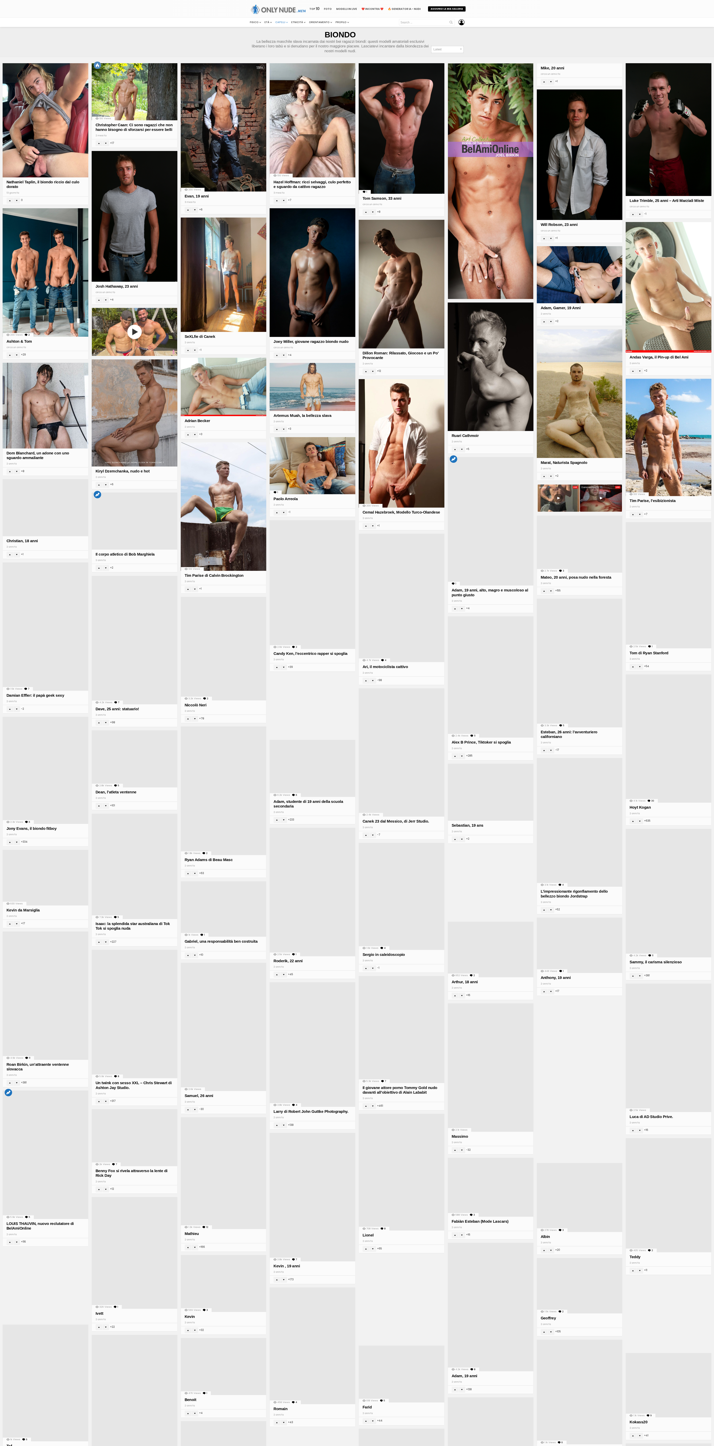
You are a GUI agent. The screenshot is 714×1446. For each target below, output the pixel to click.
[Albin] (580, 1197)
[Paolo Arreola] (312, 465)
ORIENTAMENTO (319, 22)
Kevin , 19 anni (287, 1266)
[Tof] (45, 1383)
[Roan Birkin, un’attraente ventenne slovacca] (45, 996)
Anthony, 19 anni (556, 977)
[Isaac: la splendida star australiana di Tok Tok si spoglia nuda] (134, 866)
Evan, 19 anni (197, 196)
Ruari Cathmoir (465, 435)
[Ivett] (134, 1253)
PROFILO (341, 22)
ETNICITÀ (297, 22)
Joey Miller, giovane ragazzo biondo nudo (311, 341)
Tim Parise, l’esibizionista (653, 500)
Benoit (190, 1399)
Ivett (99, 1313)
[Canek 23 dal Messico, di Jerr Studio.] (401, 752)
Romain (280, 1409)
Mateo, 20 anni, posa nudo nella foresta (576, 577)
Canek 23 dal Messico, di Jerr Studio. (396, 821)
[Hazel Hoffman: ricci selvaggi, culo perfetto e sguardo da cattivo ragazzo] (312, 120)
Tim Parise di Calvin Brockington (214, 575)
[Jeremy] (580, 1392)
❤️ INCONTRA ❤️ (372, 9)
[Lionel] (401, 1172)
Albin (545, 1236)
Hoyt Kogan (640, 807)
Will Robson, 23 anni (559, 224)
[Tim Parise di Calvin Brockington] (223, 506)
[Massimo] (490, 1067)
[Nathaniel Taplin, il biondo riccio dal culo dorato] (45, 120)
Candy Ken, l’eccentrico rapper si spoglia (310, 653)
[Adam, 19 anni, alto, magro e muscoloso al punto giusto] (490, 521)
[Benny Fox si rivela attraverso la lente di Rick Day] (134, 1137)
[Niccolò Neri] (223, 648)
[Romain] (312, 1345)
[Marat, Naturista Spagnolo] (580, 393)
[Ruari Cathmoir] (490, 367)
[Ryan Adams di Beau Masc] (223, 790)
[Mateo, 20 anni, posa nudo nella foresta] (580, 544)
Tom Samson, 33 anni (382, 198)
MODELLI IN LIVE (346, 9)
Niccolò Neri (196, 705)
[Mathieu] (223, 1173)
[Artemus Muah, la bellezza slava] (312, 387)
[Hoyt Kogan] (668, 738)
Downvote (16, 201)
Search (451, 23)
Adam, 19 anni (464, 1376)
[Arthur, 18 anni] (490, 949)
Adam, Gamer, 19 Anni (561, 308)
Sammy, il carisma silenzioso (656, 962)
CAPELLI (280, 22)
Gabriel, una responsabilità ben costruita (221, 941)
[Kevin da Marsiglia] (45, 877)
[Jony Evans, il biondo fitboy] (45, 770)
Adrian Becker (197, 421)
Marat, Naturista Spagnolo (564, 462)
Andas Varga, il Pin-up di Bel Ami (659, 357)
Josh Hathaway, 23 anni (117, 286)
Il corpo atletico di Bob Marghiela (125, 554)
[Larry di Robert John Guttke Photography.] (312, 1044)
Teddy (635, 1257)
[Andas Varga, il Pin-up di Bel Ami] (668, 287)
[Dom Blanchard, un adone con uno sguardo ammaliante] (45, 405)
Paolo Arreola (286, 499)
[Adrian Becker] (223, 387)
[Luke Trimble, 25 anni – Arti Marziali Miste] (668, 129)
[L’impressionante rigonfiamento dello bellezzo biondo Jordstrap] (580, 822)
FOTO (328, 9)
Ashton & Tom (19, 341)
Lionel (368, 1235)
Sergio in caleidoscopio (384, 954)
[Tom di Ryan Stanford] (668, 585)
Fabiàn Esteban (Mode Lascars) (480, 1221)
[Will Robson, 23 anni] (580, 154)
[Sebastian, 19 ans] (490, 792)
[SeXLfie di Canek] (223, 275)
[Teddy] (668, 1195)
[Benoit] (223, 1366)
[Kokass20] (668, 1385)
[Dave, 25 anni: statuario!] (134, 640)
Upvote (10, 201)
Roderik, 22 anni (288, 961)
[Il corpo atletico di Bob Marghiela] (134, 521)
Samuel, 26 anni (199, 1095)
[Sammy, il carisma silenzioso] (668, 893)
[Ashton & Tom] (45, 272)
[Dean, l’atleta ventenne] (134, 758)
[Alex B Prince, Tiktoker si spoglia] (490, 677)
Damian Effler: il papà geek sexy (35, 695)
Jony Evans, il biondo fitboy (32, 828)
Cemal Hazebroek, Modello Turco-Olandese (401, 512)
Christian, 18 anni (22, 541)
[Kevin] (223, 1283)
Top (314, 9)
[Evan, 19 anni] (223, 127)
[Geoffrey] (580, 1286)
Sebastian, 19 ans (467, 825)
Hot (97, 65)
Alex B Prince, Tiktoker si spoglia (481, 742)
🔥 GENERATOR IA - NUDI (404, 9)
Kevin (190, 1316)
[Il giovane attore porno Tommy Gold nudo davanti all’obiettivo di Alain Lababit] (401, 1029)
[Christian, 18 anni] (45, 507)
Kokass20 (638, 1422)
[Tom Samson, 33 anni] (401, 128)
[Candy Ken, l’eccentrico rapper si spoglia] (312, 584)
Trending (453, 459)
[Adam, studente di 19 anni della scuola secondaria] (312, 768)
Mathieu (192, 1233)
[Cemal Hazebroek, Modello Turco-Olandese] (401, 443)
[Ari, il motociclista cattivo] (401, 598)
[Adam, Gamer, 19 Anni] (580, 274)
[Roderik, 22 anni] (312, 892)
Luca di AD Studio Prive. (651, 1116)
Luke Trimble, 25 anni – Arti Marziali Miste (667, 200)
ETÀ (267, 22)
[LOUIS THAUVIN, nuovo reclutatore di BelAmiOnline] (45, 1154)
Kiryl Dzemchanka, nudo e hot (122, 471)
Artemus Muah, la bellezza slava (302, 415)
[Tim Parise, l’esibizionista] (668, 437)
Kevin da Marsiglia (23, 910)
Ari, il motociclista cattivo (385, 667)
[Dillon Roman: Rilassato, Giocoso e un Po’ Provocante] (401, 284)
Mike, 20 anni (552, 68)
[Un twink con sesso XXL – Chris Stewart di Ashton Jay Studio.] (134, 1014)
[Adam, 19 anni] (490, 1307)
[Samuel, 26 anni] (223, 1027)
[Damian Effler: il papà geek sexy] (45, 626)
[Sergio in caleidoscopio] (401, 896)
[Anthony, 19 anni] (580, 945)
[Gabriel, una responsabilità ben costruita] (223, 909)
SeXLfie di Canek (200, 336)
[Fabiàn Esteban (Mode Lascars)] (490, 1187)
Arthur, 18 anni (465, 982)
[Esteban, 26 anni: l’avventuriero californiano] (580, 663)
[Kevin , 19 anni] (312, 1197)
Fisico (254, 22)
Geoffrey (548, 1318)
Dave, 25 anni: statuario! (117, 709)
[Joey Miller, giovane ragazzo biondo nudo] (312, 272)
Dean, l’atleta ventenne (116, 792)
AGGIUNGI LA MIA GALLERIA (447, 8)
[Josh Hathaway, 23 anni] (134, 216)
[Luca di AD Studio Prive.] (668, 1048)
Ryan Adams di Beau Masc (209, 860)
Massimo (460, 1136)
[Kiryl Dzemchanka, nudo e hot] (134, 413)
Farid (367, 1407)
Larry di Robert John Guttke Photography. (311, 1111)
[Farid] (401, 1374)
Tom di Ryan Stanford (649, 653)
